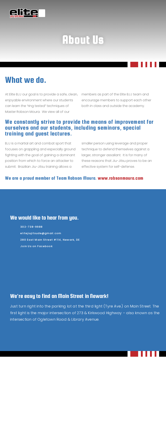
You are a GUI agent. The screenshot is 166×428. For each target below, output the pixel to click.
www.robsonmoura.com (120, 178)
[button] (42, 13)
